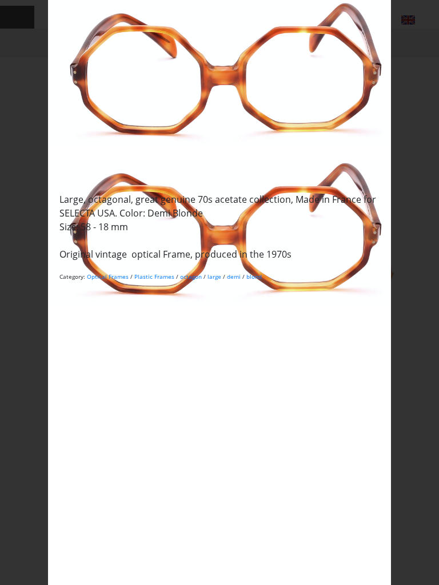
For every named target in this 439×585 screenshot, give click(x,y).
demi (234, 277)
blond (254, 277)
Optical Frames (108, 277)
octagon (191, 277)
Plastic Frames (154, 277)
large (214, 277)
